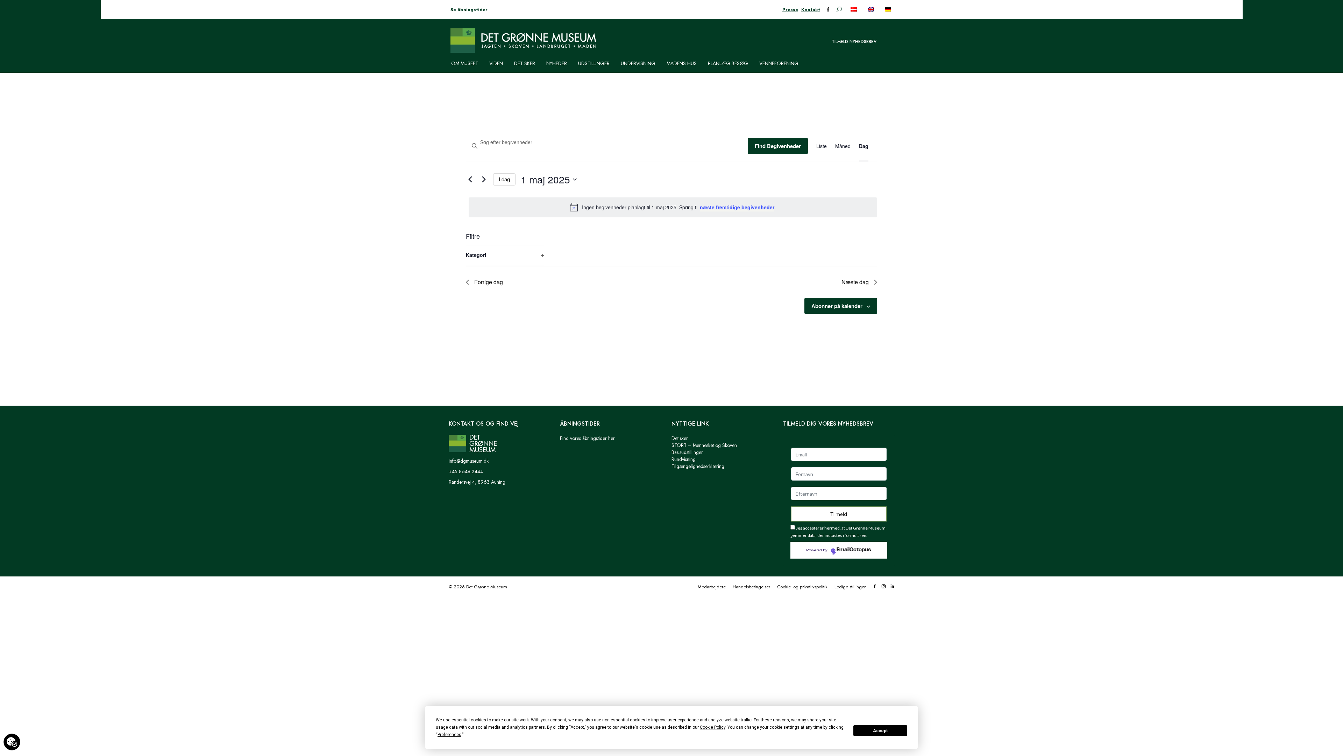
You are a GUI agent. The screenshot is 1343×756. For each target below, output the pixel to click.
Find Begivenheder (778, 146)
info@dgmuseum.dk (469, 460)
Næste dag (855, 282)
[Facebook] (875, 586)
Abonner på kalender (836, 306)
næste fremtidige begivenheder (737, 207)
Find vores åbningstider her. (588, 438)
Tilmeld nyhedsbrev (854, 41)
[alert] (673, 207)
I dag (504, 179)
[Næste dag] (483, 179)
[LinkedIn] (892, 586)
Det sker (680, 438)
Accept (880, 730)
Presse (790, 9)
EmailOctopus (854, 549)
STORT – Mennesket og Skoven (704, 445)
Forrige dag (488, 282)
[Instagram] (883, 586)
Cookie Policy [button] (712, 727)
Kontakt (810, 9)
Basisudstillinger (687, 452)
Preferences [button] (449, 734)
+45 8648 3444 (466, 471)
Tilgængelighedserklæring (698, 466)
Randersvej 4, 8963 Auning (477, 481)
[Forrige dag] (470, 179)
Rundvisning (684, 459)
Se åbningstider (469, 9)
